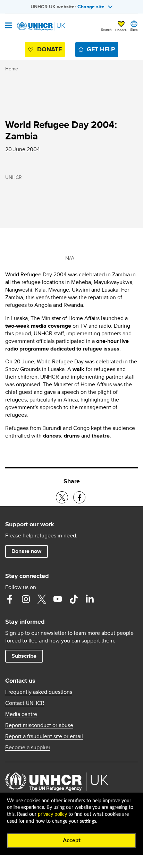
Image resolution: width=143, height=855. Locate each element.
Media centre (21, 714)
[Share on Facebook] (79, 497)
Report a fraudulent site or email (44, 736)
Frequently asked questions (38, 692)
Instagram (25, 599)
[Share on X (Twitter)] (62, 497)
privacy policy (52, 814)
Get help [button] (101, 49)
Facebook (9, 599)
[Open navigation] (8, 26)
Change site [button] (90, 6)
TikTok (73, 599)
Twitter (41, 599)
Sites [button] (134, 29)
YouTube (57, 599)
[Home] (40, 26)
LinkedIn (89, 599)
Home (11, 68)
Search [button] (106, 29)
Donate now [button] (26, 551)
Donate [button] (121, 29)
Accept (72, 840)
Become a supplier (27, 747)
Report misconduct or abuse (39, 725)
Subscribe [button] (23, 656)
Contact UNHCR (24, 703)
